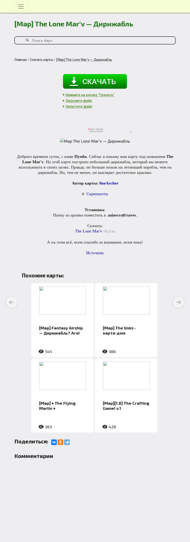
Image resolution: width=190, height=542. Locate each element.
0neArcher (108, 183)
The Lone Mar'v (88, 231)
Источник (95, 253)
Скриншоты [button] (97, 193)
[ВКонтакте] (54, 442)
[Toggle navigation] (20, 6)
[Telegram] (67, 442)
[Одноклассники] (60, 442)
